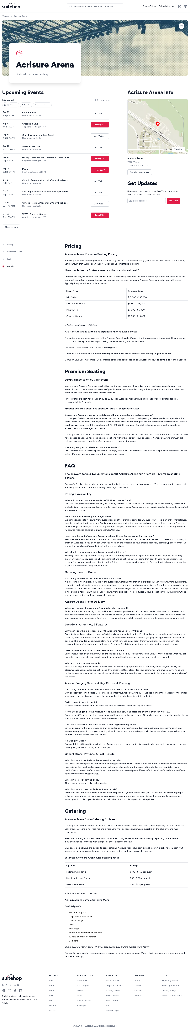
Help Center (112, 1000)
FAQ (108, 1005)
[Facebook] (4, 990)
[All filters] (5, 105)
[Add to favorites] (181, 26)
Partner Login (112, 1010)
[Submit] (70, 6)
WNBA (52, 1005)
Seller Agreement (170, 985)
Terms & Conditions (172, 995)
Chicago (81, 1005)
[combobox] (95, 6)
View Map (178, 149)
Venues (5, 16)
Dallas (80, 995)
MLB (51, 990)
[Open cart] (179, 6)
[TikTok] (15, 990)
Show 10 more (11, 227)
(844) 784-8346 (10, 985)
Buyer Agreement (170, 980)
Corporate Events (115, 985)
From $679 (100, 170)
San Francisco (84, 1000)
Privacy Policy (169, 990)
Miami (80, 990)
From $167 (100, 125)
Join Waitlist (99, 113)
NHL (51, 995)
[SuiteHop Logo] (11, 6)
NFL (51, 980)
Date (12, 105)
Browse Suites (149, 6)
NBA (51, 985)
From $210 (99, 158)
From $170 (100, 215)
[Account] (185, 6)
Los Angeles (83, 985)
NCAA (52, 1010)
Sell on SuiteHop (166, 6)
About (137, 980)
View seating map (141, 172)
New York (82, 980)
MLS (51, 1000)
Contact (138, 995)
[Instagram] (9, 990)
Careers (137, 985)
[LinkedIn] (20, 990)
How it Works (112, 995)
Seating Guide (113, 990)
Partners (138, 990)
